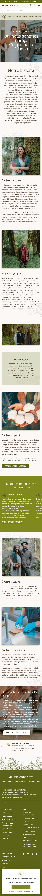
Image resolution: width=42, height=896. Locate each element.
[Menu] (38, 5)
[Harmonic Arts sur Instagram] (32, 854)
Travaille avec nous (9, 819)
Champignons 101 (8, 857)
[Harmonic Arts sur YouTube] (28, 854)
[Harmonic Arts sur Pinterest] (36, 854)
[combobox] (21, 10)
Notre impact (7, 816)
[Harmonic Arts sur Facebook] (24, 854)
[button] (34, 5)
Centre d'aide (7, 832)
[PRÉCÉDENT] (1, 747)
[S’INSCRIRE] (36, 803)
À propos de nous (8, 812)
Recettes (5, 864)
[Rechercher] (4, 10)
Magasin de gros (29, 831)
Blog (3, 867)
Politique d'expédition (30, 818)
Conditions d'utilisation (31, 828)
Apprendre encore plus (15, 466)
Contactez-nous (8, 829)
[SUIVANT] (41, 747)
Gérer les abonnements (31, 840)
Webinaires (6, 860)
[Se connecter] (30, 5)
